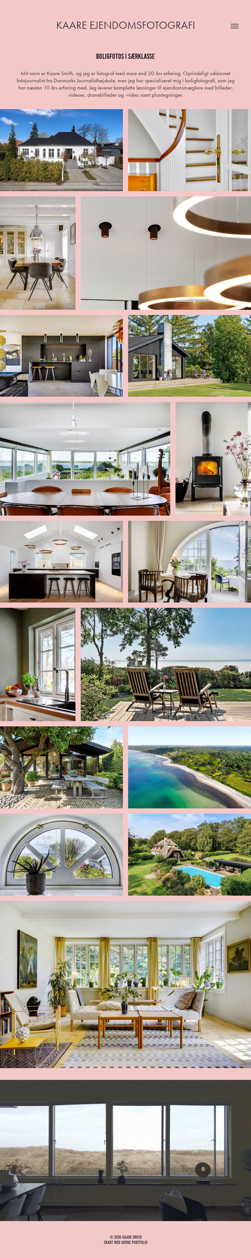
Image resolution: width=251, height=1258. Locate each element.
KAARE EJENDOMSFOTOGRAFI (125, 25)
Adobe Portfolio (134, 1242)
